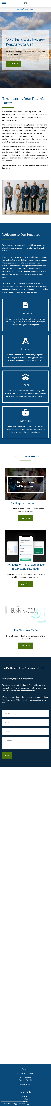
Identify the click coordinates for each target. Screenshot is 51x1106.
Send (7, 755)
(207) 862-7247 (28, 1073)
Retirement (25, 1096)
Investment (25, 1099)
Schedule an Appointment (14, 1104)
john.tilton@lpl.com (25, 1084)
